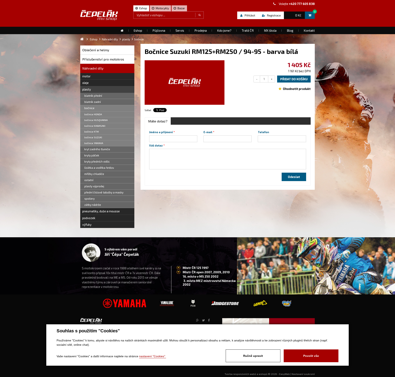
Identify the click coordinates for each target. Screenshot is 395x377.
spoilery (89, 198)
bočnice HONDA (93, 114)
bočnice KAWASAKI (94, 125)
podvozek (88, 218)
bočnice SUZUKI (93, 137)
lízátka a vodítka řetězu (99, 167)
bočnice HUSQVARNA (96, 120)
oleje (85, 83)
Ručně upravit (253, 355)
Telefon (263, 132)
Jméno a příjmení (161, 132)
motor (86, 76)
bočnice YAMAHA (93, 143)
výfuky (87, 224)
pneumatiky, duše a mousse (101, 211)
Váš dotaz (156, 145)
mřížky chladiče (94, 174)
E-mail (207, 132)
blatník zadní (92, 102)
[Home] (122, 30)
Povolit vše (311, 355)
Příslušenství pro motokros (103, 59)
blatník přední (93, 95)
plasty (86, 89)
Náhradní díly (92, 68)
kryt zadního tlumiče (97, 149)
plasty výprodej (94, 186)
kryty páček (91, 155)
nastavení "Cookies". (152, 356)
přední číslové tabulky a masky (103, 192)
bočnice (89, 108)
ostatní (88, 180)
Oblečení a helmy (95, 50)
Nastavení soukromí (303, 373)
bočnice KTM (91, 131)
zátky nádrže (92, 204)
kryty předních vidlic (97, 161)
